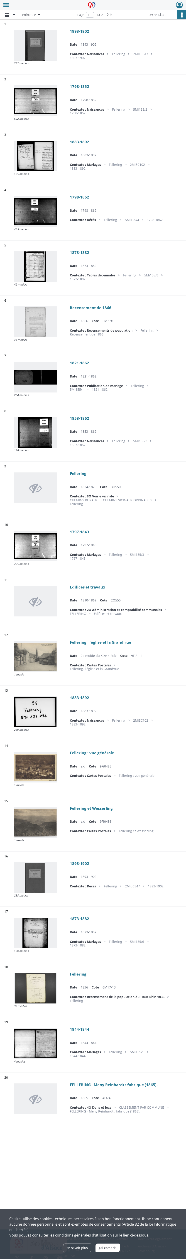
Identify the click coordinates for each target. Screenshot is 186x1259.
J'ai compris (107, 1248)
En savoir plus (77, 1248)
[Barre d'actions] (181, 14)
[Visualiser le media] (35, 45)
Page (80, 14)
